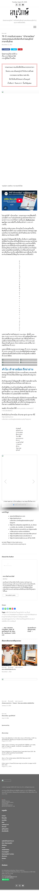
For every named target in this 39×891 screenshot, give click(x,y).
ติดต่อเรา (4, 858)
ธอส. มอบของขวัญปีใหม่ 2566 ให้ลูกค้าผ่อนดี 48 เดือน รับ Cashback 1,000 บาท (8, 631)
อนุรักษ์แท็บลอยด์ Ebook (8, 841)
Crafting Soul (5, 824)
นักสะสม (31, 619)
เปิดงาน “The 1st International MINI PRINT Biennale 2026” (16, 758)
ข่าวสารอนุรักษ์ (5, 852)
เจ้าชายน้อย (11, 621)
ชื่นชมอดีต (10, 667)
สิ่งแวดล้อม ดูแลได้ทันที (8, 716)
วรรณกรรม (5, 614)
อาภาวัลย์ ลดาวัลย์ (8, 576)
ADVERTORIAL (5, 849)
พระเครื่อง (4, 820)
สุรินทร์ (10, 617)
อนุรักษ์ (5, 617)
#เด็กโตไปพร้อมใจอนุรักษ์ (14, 612)
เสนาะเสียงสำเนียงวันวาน (9, 669)
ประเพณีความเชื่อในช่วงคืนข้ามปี (32, 629)
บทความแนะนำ (19, 667)
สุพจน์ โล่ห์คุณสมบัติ (20, 617)
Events (3, 847)
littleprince (33, 614)
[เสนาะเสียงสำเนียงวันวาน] (19, 655)
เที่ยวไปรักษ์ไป (5, 831)
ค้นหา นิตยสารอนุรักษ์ (7, 843)
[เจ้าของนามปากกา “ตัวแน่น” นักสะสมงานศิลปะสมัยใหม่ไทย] (19, 689)
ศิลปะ (3, 822)
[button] (13, 504)
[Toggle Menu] (34, 27)
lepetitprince (14, 614)
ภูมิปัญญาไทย (5, 829)
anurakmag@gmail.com (11, 876)
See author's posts (10, 595)
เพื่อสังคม (4, 845)
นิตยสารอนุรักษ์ (24, 614)
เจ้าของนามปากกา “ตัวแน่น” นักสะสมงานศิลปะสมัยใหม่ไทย (18, 703)
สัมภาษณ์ (4, 33)
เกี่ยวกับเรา (4, 856)
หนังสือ (4, 621)
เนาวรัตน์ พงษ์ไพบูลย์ (20, 619)
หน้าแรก (4, 816)
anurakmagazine (7, 619)
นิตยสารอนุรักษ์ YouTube (8, 854)
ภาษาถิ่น (26, 612)
